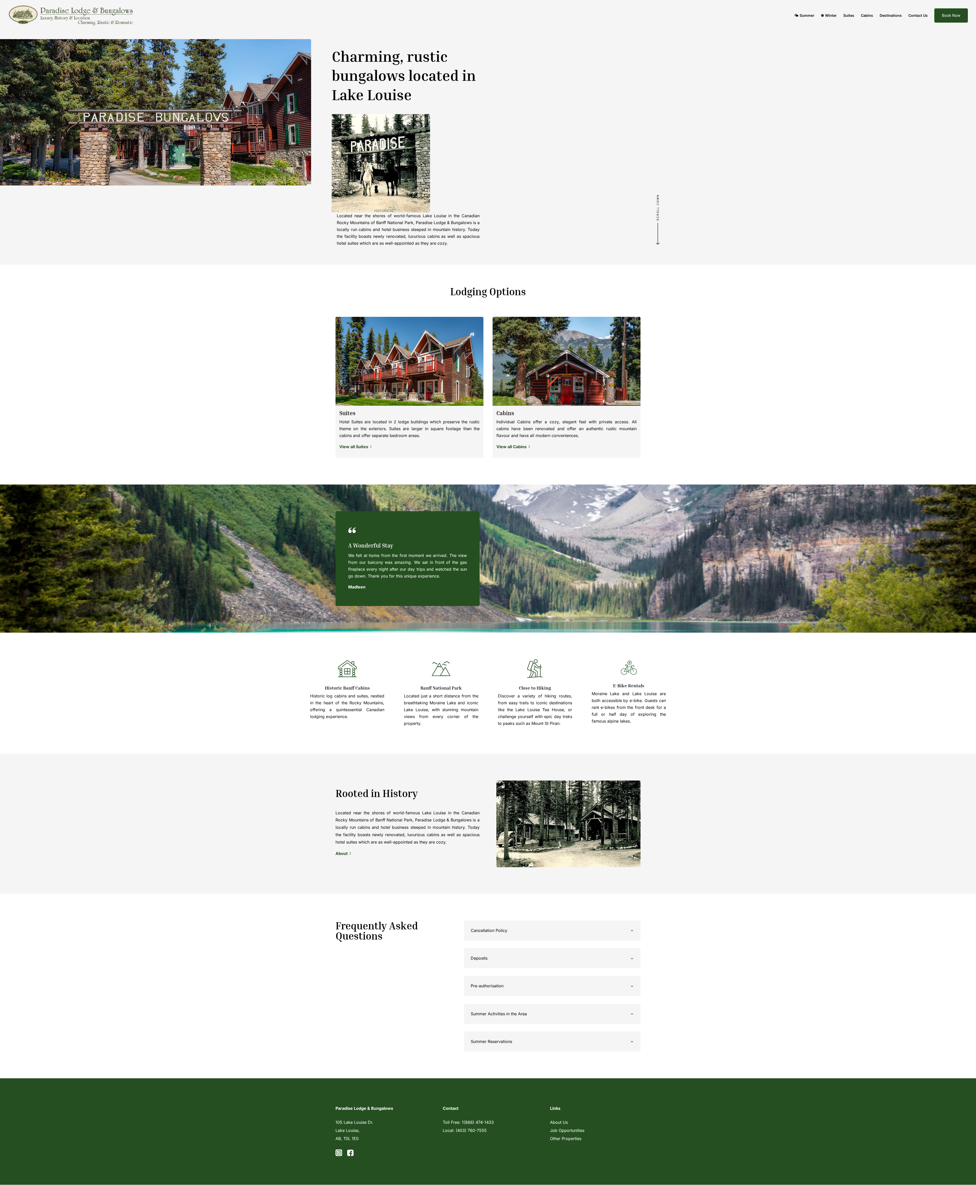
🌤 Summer (804, 15)
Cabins (867, 15)
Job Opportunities (567, 1130)
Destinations (891, 15)
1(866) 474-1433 (478, 1122)
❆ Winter (829, 15)
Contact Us (918, 15)
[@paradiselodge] (339, 1154)
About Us (559, 1122)
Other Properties (565, 1138)
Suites (848, 15)
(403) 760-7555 (471, 1130)
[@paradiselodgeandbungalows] (350, 1154)
